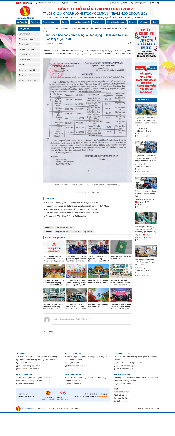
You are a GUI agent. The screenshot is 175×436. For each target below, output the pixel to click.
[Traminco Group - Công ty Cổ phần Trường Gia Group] (28, 12)
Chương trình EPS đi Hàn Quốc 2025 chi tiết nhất (66, 216)
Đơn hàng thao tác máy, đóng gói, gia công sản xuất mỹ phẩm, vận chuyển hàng (146, 229)
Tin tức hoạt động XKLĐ (28, 70)
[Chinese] (24, 3)
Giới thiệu (34, 22)
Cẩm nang (143, 22)
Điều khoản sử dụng (121, 395)
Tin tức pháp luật (25, 75)
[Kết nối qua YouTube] (153, 3)
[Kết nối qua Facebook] (150, 3)
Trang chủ (23, 22)
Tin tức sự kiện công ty (27, 80)
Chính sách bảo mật (121, 392)
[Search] (158, 3)
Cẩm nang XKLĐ (25, 44)
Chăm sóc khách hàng (115, 22)
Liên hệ (155, 22)
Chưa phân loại (24, 54)
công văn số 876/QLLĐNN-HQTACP (68, 232)
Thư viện (22, 65)
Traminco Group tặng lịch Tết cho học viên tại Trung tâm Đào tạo (72, 202)
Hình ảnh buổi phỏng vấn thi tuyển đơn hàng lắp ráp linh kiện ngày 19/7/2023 (77, 206)
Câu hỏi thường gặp (26, 49)
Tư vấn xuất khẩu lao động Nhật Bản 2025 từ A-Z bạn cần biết (71, 209)
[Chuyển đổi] (37, 44)
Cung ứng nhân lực (50, 22)
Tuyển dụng (97, 22)
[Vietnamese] (17, 3)
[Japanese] (20, 3)
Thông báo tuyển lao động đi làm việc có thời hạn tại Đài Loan (145, 193)
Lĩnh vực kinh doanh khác (80, 22)
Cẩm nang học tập (26, 39)
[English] (30, 3)
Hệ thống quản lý (140, 3)
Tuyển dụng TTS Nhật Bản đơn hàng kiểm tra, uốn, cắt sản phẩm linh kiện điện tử (145, 158)
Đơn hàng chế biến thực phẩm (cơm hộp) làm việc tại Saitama (145, 262)
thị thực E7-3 (88, 232)
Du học (64, 22)
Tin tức (131, 22)
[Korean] (27, 3)
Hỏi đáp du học (24, 60)
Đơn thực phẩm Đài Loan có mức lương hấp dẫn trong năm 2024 (72, 213)
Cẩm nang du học (25, 34)
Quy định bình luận (120, 401)
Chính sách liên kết (121, 398)
